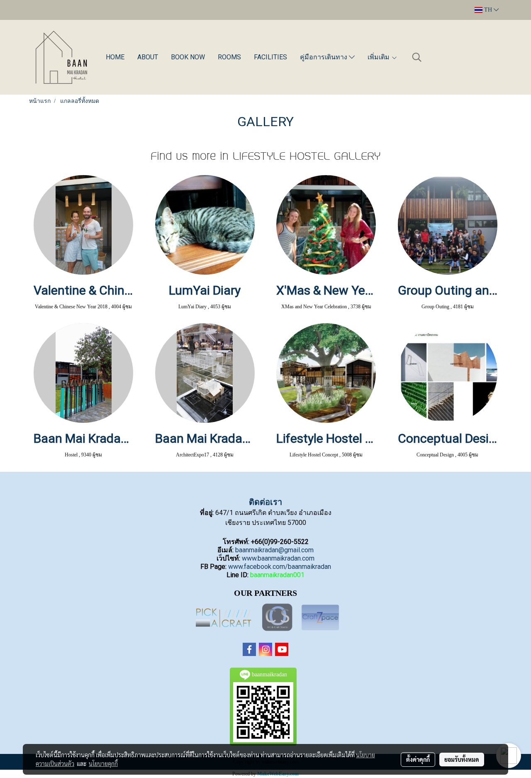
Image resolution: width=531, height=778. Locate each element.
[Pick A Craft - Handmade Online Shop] (223, 617)
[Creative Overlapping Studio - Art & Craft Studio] (278, 617)
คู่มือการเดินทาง (324, 57)
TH (488, 10)
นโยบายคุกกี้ (103, 763)
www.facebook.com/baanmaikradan (279, 567)
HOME (115, 57)
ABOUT (147, 57)
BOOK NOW (188, 57)
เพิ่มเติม (379, 57)
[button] (417, 57)
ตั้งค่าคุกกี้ (418, 759)
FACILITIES (270, 57)
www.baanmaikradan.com (278, 558)
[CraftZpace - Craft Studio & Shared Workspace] (320, 617)
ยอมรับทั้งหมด (461, 759)
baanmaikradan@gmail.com (274, 550)
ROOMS (229, 57)
